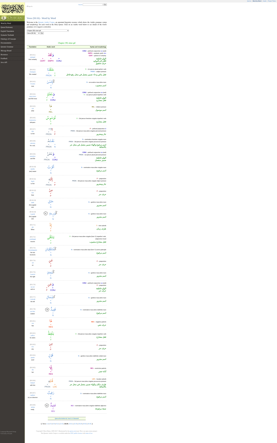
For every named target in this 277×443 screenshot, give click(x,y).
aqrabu (33, 169)
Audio (264, 1)
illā (33, 370)
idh (33, 227)
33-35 (89, 424)
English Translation (7, 31)
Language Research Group (8, 431)
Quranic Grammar (7, 47)
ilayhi (32, 181)
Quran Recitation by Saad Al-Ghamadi (67, 418)
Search (80, 5)
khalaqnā (32, 72)
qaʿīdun (32, 311)
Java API (4, 62)
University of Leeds (6, 433)
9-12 (57, 424)
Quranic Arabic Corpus (46, 22)
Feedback (4, 58)
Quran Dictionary (7, 27)
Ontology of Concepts (8, 39)
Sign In (30, 6)
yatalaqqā (33, 239)
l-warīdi (32, 214)
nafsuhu (32, 143)
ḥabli (32, 202)
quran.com (73, 431)
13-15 (61, 424)
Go (42, 33)
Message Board (6, 50)
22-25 (75, 424)
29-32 (84, 424)
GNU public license (76, 433)
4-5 (51, 424)
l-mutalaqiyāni (32, 250)
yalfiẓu (33, 335)
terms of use (88, 433)
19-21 (70, 424)
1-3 (47, 424)
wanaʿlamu (32, 96)
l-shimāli (32, 299)
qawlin (33, 357)
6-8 (54, 424)
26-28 (80, 424)
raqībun (32, 395)
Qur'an (249, 1)
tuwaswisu (32, 120)
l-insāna (32, 84)
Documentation (6, 43)
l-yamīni (32, 274)
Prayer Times (272, 1)
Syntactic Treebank (7, 35)
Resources (4, 54)
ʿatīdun (33, 407)
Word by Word (6, 23)
